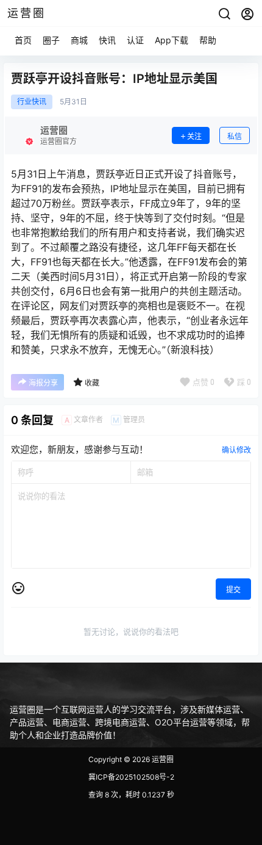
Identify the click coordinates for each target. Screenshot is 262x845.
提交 (233, 589)
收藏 (92, 382)
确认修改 (236, 450)
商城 (79, 40)
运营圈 (162, 759)
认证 (135, 40)
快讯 (107, 40)
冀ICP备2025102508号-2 (131, 777)
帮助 (207, 40)
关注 (194, 136)
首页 (23, 40)
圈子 (51, 40)
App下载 (171, 40)
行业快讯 (31, 102)
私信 (234, 136)
